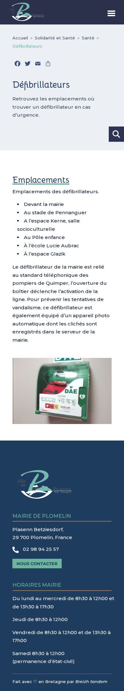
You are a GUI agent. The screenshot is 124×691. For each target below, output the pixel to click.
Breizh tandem (91, 681)
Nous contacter (37, 563)
